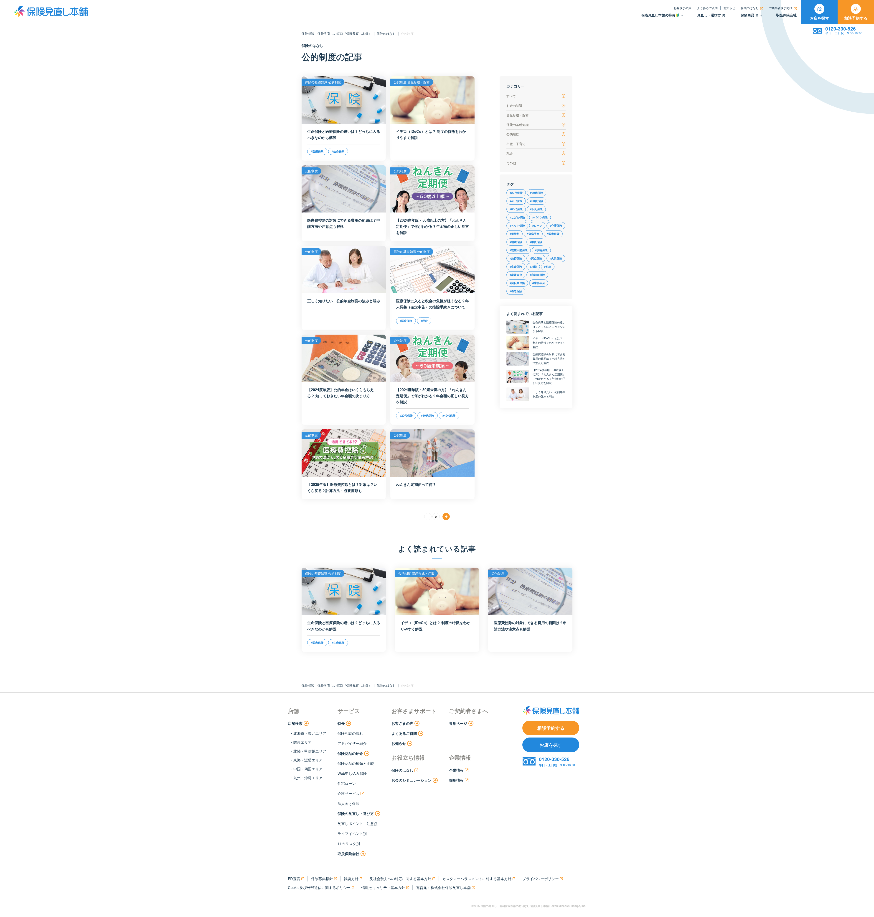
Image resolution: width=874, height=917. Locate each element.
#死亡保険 (536, 258)
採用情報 (456, 780)
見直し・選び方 (709, 15)
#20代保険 (516, 193)
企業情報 (456, 770)
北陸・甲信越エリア (309, 751)
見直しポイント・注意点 (358, 823)
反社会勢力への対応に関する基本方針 (400, 878)
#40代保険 (516, 201)
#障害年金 (538, 283)
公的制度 (512, 134)
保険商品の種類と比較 (356, 763)
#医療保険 (553, 234)
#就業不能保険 (519, 250)
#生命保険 (516, 266)
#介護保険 (556, 225)
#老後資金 (516, 275)
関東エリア (302, 742)
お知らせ (729, 8)
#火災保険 (556, 258)
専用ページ (458, 723)
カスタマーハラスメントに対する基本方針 (476, 878)
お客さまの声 (682, 8)
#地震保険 (516, 242)
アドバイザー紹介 (352, 743)
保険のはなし (750, 8)
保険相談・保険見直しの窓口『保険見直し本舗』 (337, 33)
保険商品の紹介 (350, 753)
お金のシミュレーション (411, 780)
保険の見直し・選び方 (356, 813)
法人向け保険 (348, 803)
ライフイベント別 (352, 833)
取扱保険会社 (786, 15)
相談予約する (855, 18)
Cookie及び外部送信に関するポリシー (319, 887)
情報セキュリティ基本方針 (383, 887)
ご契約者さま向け (780, 8)
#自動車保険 (537, 275)
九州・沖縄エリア (308, 777)
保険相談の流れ (350, 733)
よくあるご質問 (707, 8)
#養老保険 (516, 291)
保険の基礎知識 (517, 124)
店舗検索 (295, 723)
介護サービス (348, 793)
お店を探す (819, 18)
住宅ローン (347, 783)
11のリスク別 (349, 843)
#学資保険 (536, 242)
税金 (509, 153)
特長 (341, 723)
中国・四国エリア (308, 768)
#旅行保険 (516, 258)
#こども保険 (517, 217)
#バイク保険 (540, 217)
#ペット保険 (517, 225)
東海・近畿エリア (308, 760)
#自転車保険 (517, 283)
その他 (511, 163)
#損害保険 (541, 250)
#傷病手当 (533, 234)
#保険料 (514, 234)
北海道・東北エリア (309, 733)
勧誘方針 (351, 878)
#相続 (533, 266)
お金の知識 (514, 105)
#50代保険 (536, 201)
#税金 (547, 266)
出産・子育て (516, 143)
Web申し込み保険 (352, 773)
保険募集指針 (322, 878)
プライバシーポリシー (540, 878)
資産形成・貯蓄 (517, 115)
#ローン (537, 225)
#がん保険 (536, 209)
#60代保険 (516, 209)
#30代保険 (536, 193)
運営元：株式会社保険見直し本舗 (443, 887)
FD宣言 (294, 878)
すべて (511, 96)
